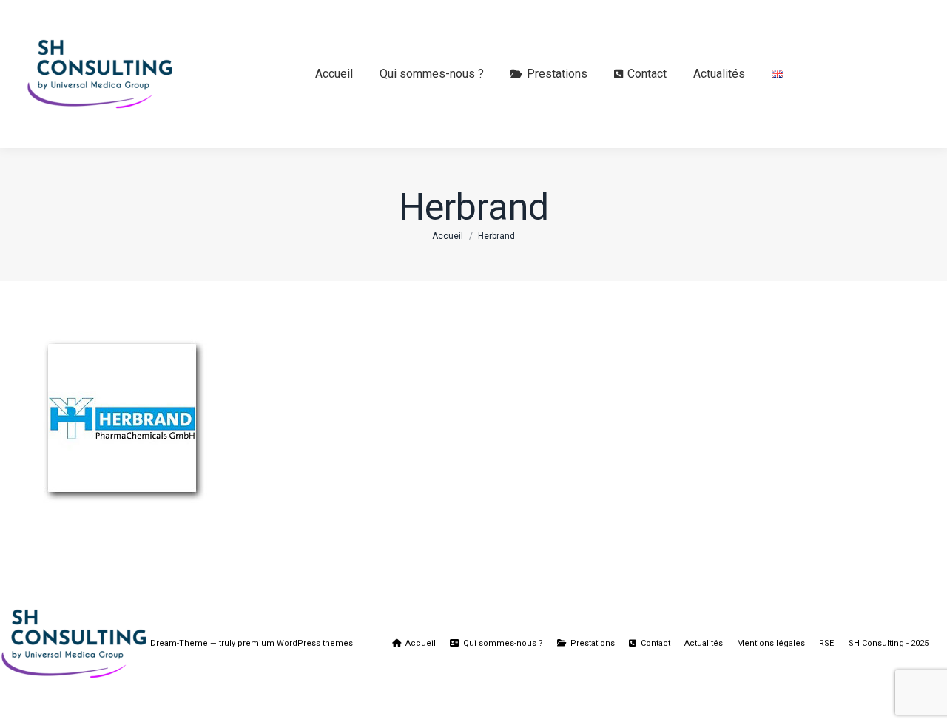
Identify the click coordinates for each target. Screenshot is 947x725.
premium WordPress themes (295, 643)
